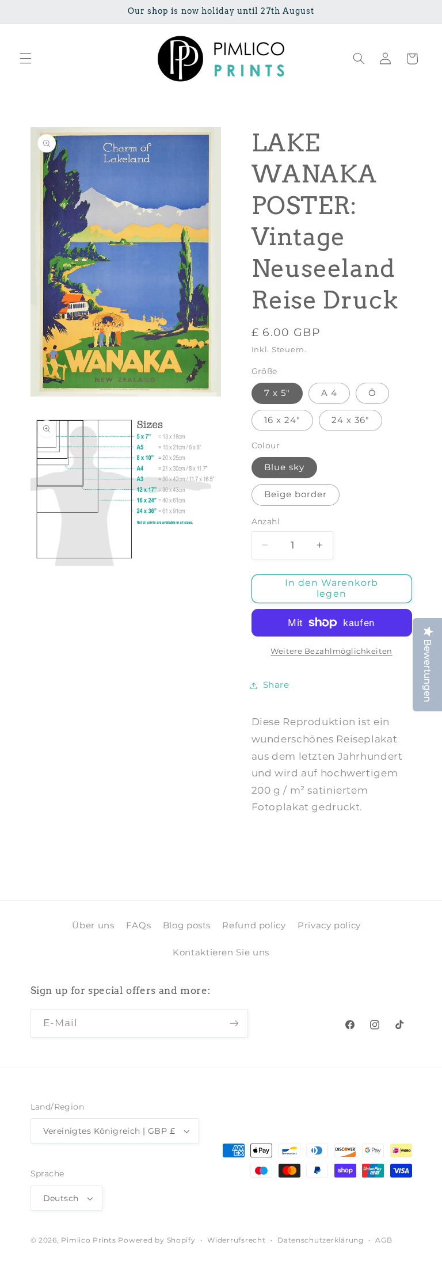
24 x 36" (350, 420)
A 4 (329, 393)
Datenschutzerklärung (320, 1240)
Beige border (295, 494)
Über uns (93, 925)
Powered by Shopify (156, 1240)
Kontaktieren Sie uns (221, 952)
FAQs (138, 925)
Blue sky (284, 467)
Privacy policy (329, 925)
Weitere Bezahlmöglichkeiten (331, 651)
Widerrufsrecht (236, 1240)
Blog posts (187, 925)
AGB (383, 1240)
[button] (25, 58)
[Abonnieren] (233, 1023)
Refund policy (253, 925)
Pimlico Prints (88, 1240)
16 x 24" (282, 420)
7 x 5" (277, 393)
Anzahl (266, 521)
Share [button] (276, 685)
